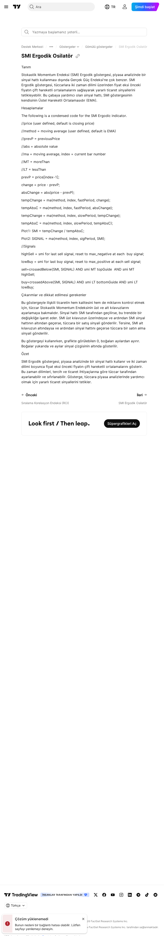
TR (113, 7)
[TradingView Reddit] (155, 895)
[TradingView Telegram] (138, 895)
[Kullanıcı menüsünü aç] (124, 7)
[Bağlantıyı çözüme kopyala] (78, 56)
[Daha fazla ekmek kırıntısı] (51, 47)
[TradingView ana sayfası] (17, 7)
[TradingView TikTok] (147, 895)
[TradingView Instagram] (121, 895)
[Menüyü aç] (6, 7)
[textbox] (86, 32)
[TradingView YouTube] (113, 895)
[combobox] (84, 32)
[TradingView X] (96, 895)
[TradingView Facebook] (104, 895)
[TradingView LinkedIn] (130, 895)
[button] (32, 47)
